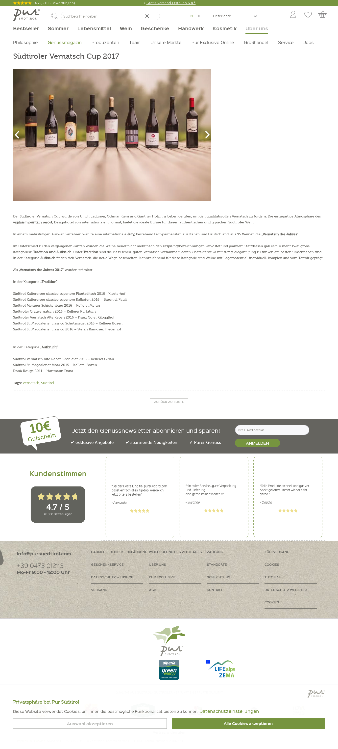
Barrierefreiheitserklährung (119, 552)
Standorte (217, 564)
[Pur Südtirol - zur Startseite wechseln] (26, 15)
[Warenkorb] (324, 15)
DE (192, 16)
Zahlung (215, 552)
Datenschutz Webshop (112, 577)
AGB (152, 590)
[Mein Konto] (293, 15)
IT (199, 16)
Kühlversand (277, 552)
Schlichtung (218, 577)
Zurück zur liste (169, 402)
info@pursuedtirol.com (44, 553)
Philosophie (25, 42)
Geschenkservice (107, 564)
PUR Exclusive (162, 577)
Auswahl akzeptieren (90, 723)
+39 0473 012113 (40, 565)
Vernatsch (31, 382)
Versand (99, 590)
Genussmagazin (65, 42)
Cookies (272, 564)
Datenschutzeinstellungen (229, 711)
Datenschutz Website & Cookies (286, 596)
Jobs (309, 42)
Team (135, 42)
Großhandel (256, 42)
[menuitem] (293, 15)
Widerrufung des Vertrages (175, 552)
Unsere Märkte (166, 42)
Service (286, 42)
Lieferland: (222, 16)
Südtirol (47, 382)
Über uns (157, 564)
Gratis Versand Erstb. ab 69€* (171, 2)
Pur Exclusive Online (213, 42)
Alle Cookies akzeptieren (248, 723)
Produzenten (105, 42)
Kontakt (214, 590)
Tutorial (273, 577)
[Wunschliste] (308, 15)
